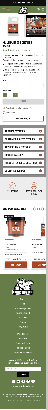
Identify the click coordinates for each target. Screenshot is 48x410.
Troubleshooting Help (23, 313)
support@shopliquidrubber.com (23, 386)
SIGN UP (23, 374)
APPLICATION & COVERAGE (18, 147)
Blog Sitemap (23, 326)
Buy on (23, 119)
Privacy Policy (10, 400)
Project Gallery (14, 155)
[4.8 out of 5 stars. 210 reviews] (9, 239)
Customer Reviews (15, 171)
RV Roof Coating (10, 245)
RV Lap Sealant (37, 245)
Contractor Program (23, 343)
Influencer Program (23, 348)
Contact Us (23, 317)
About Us (23, 299)
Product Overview (15, 131)
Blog (23, 303)
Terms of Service (20, 400)
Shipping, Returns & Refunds (23, 352)
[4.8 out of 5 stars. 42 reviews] (36, 239)
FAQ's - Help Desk (23, 334)
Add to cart (16, 265)
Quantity (7, 90)
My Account (23, 338)
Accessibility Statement (33, 400)
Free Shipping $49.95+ (25, 2)
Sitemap (23, 322)
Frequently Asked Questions (21, 163)
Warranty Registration (23, 308)
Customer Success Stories (20, 139)
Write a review (26, 50)
